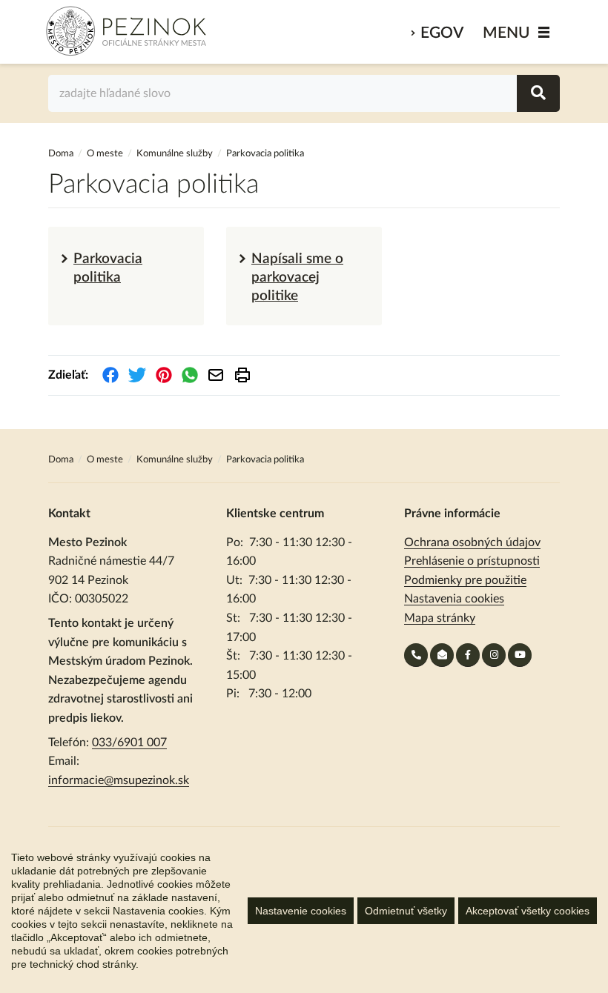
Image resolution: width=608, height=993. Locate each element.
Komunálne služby (174, 154)
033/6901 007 (129, 742)
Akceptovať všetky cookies (527, 911)
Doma (62, 154)
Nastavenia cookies (454, 599)
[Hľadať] (538, 93)
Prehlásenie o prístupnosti (472, 561)
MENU (506, 33)
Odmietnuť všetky (406, 911)
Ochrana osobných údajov (472, 542)
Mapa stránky (439, 618)
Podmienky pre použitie (465, 580)
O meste (105, 154)
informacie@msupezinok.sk (118, 780)
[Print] (242, 375)
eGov (441, 33)
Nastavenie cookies (300, 911)
